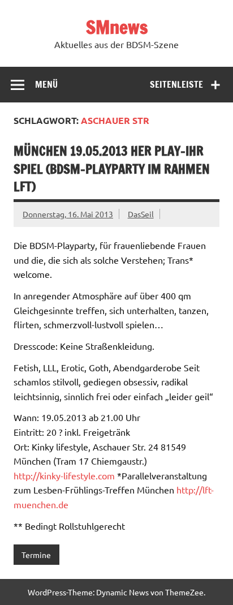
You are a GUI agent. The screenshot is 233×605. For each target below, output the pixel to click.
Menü (46, 84)
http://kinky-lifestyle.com (64, 475)
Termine (36, 555)
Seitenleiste (176, 84)
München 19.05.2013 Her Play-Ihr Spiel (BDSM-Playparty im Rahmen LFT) (112, 168)
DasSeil (141, 214)
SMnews (117, 27)
